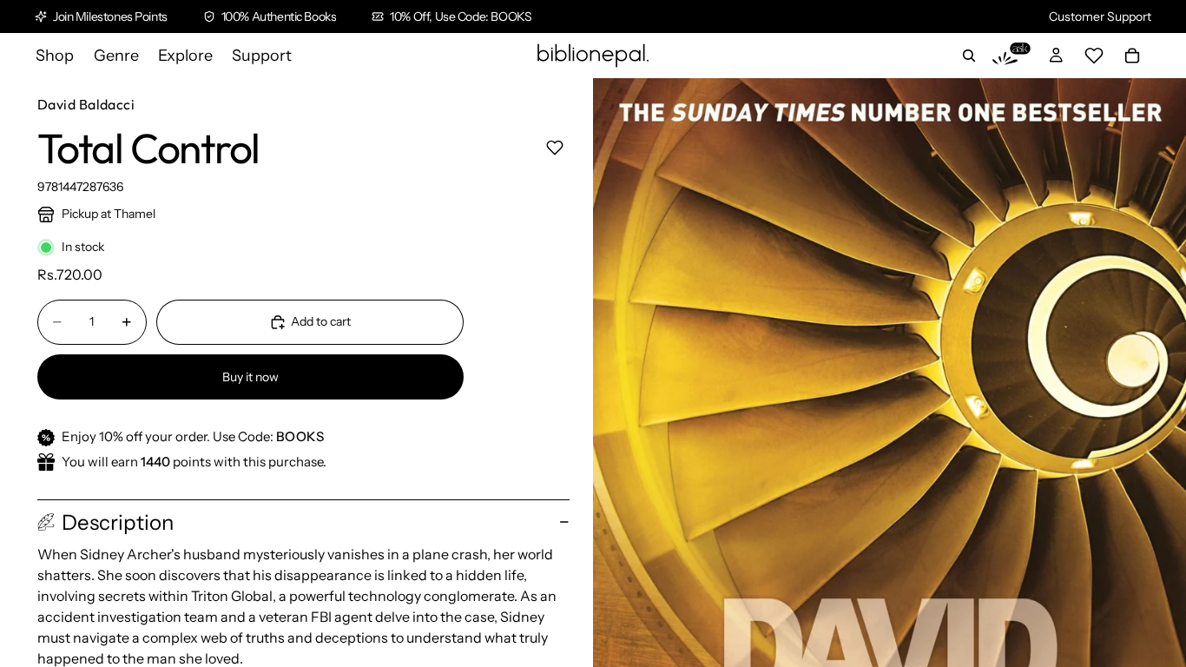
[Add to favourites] (554, 147)
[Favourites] (1094, 55)
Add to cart (321, 321)
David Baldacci (86, 104)
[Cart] (1132, 55)
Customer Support (1100, 16)
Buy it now (250, 377)
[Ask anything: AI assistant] (1011, 55)
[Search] (969, 55)
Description (118, 522)
